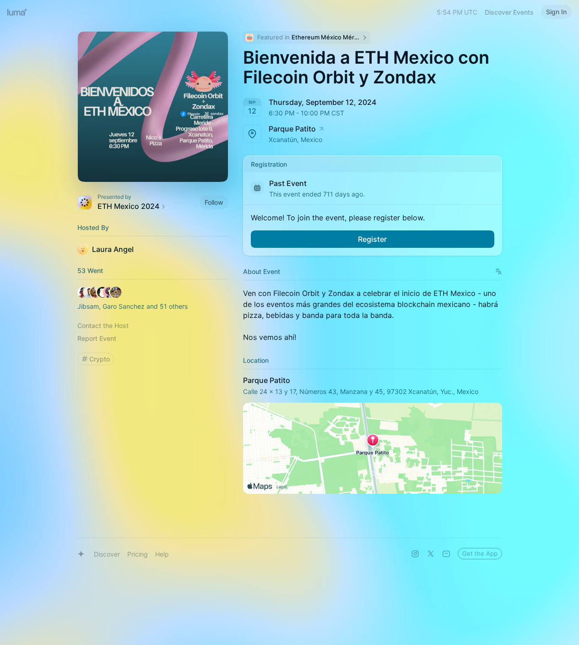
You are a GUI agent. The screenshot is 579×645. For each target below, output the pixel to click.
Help (162, 554)
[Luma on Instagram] (415, 554)
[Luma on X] (430, 554)
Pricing (137, 554)
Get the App (480, 553)
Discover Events (509, 12)
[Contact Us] (446, 554)
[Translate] (498, 271)
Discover (107, 554)
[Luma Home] (17, 11)
